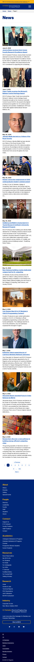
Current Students (7, 548)
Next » (17, 472)
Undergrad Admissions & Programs (12, 539)
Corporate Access (8, 603)
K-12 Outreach (7, 524)
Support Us (6, 522)
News (9, 11)
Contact (5, 531)
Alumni (4, 514)
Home (4, 11)
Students (5, 511)
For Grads (5, 562)
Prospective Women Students (11, 545)
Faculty (5, 507)
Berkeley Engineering (8, 643)
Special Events (7, 494)
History (5, 488)
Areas (4, 584)
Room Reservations (8, 556)
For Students (6, 560)
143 (20, 469)
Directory (5, 502)
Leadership (6, 505)
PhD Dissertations (8, 591)
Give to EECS (16, 622)
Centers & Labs (7, 586)
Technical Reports (8, 589)
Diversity (5, 490)
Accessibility (6, 648)
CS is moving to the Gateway (19, 2)
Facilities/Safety (7, 572)
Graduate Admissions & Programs (12, 541)
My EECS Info (7, 558)
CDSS (4, 645)
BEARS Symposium (8, 595)
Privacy (4, 654)
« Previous (17, 462)
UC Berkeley (6, 640)
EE (3, 634)
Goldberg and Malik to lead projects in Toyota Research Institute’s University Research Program (16, 225)
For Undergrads (7, 565)
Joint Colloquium (7, 593)
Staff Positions (7, 528)
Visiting (5, 492)
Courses (5, 543)
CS (3, 637)
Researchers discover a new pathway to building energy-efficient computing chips (16, 441)
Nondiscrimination (7, 651)
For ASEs (5, 567)
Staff (4, 509)
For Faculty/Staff (7, 574)
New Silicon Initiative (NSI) (10, 606)
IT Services (6, 569)
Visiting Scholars (7, 576)
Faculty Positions (7, 526)
